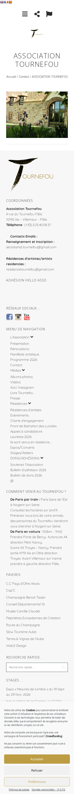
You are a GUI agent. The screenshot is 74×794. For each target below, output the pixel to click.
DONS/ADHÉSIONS (24, 458)
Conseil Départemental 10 (25, 604)
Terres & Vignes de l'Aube (25, 639)
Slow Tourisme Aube (21, 632)
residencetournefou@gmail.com (30, 269)
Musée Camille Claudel (23, 611)
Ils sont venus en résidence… (30, 442)
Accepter (37, 759)
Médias (15, 370)
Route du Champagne (23, 625)
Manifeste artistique (24, 354)
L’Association (19, 337)
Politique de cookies (19, 789)
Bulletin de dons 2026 (26, 475)
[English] (2, 2)
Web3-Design (16, 645)
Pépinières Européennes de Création (33, 618)
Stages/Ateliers (21, 453)
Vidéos (15, 382)
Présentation (19, 343)
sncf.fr (53, 510)
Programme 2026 (23, 360)
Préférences (37, 782)
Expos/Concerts (22, 447)
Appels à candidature (26, 431)
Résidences (18, 403)
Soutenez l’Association (26, 464)
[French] (6, 2)
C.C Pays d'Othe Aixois (22, 583)
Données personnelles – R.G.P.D (48, 789)
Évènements (19, 415)
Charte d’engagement (27, 421)
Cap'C (10, 590)
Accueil (11, 77)
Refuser (37, 770)
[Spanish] (10, 2)
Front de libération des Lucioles (33, 426)
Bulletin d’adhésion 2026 (28, 470)
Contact (24, 77)
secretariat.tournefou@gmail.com (31, 247)
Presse (15, 398)
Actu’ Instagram (22, 387)
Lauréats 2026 (21, 437)
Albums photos (21, 377)
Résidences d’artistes (25, 410)
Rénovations (19, 349)
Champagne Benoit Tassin (25, 597)
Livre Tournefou (21, 393)
